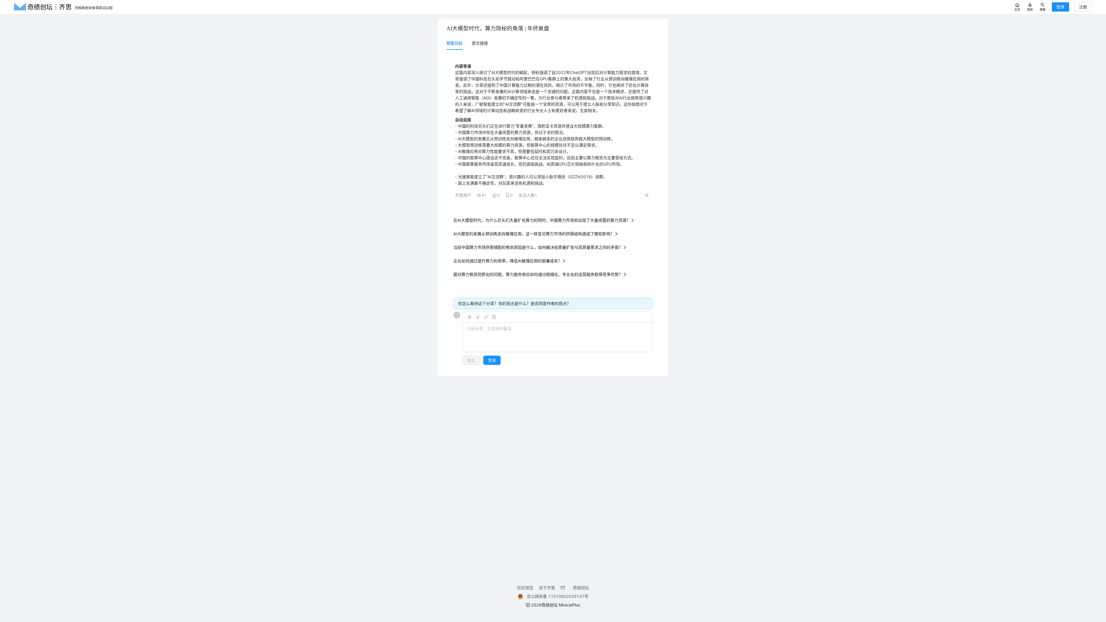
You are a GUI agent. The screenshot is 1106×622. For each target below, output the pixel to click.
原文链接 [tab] (480, 43)
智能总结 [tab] (454, 43)
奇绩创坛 (581, 587)
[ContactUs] (564, 587)
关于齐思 (547, 587)
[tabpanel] (553, 212)
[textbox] (557, 337)
